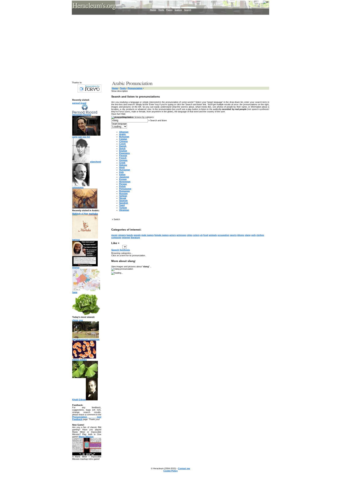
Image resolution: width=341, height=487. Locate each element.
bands (129, 235)
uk (201, 235)
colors (196, 235)
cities (189, 235)
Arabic (122, 134)
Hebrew (123, 165)
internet (126, 237)
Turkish (123, 207)
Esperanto (124, 153)
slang (248, 235)
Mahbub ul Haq (80, 213)
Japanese (124, 177)
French (122, 158)
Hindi (122, 167)
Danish (122, 146)
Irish (121, 172)
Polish (122, 186)
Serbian (123, 196)
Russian (123, 193)
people (137, 235)
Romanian (124, 191)
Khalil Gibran (79, 399)
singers (122, 235)
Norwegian (124, 181)
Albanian (123, 132)
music (114, 235)
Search (187, 10)
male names (147, 235)
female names (161, 235)
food (205, 235)
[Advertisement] (168, 47)
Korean (123, 179)
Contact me (184, 468)
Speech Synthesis (120, 250)
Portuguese (125, 189)
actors (172, 235)
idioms (240, 235)
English (123, 151)
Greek (122, 162)
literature (135, 237)
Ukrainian (124, 210)
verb (253, 235)
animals (213, 235)
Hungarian (124, 170)
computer (116, 237)
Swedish (123, 203)
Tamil (122, 205)
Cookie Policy (170, 471)
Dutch (122, 148)
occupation (223, 235)
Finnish (123, 155)
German (123, 160)
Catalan (123, 139)
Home (153, 10)
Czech (122, 144)
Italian (122, 174)
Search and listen (158, 120)
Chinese (123, 141)
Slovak (122, 198)
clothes (260, 235)
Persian (123, 184)
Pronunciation (135, 88)
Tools (161, 10)
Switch (117, 219)
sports (233, 235)
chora (75, 320)
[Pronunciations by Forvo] (89, 91)
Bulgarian (124, 136)
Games (178, 10)
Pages (169, 10)
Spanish (123, 200)
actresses (181, 235)
